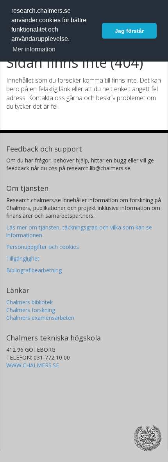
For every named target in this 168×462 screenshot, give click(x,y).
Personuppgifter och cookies (42, 246)
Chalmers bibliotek (29, 302)
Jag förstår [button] (129, 31)
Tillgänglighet (22, 258)
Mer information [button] (34, 49)
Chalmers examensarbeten (40, 317)
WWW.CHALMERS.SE (32, 365)
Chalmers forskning (30, 310)
